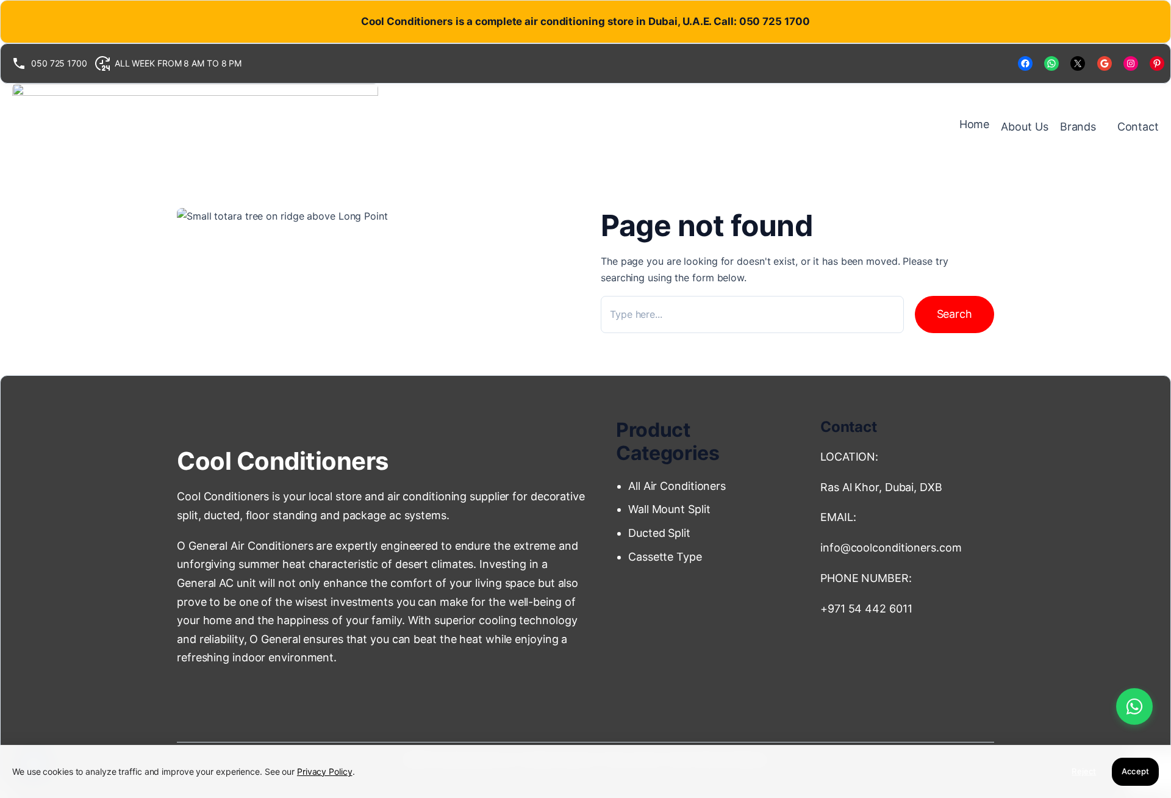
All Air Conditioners (678, 486)
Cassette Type (665, 556)
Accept (1135, 771)
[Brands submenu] (1102, 127)
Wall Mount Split (672, 509)
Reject (1084, 771)
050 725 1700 (59, 63)
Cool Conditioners (283, 461)
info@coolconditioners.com (891, 547)
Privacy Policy (325, 771)
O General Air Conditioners (245, 545)
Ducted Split (659, 533)
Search (954, 313)
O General (274, 639)
